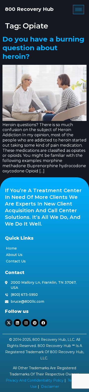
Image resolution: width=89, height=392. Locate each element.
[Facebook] (43, 322)
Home (11, 248)
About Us (14, 255)
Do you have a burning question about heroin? (43, 48)
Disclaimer (50, 386)
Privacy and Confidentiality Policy (35, 380)
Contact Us (16, 261)
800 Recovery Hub (29, 9)
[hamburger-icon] (78, 9)
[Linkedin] (17, 322)
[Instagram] (26, 322)
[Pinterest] (34, 322)
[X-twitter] (8, 322)
